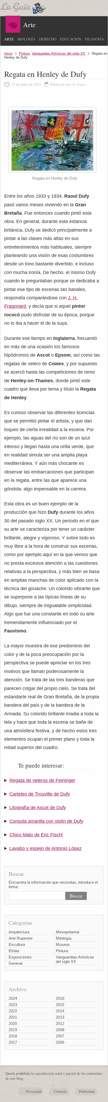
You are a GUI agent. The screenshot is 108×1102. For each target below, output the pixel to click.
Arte (9, 39)
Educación (70, 39)
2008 (60, 1029)
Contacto (60, 1091)
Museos (63, 944)
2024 (13, 998)
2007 (60, 1036)
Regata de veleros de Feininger (42, 780)
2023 (13, 1004)
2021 (13, 1017)
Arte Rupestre (21, 938)
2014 (60, 1011)
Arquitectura (19, 932)
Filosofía (94, 39)
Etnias (14, 951)
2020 (13, 1023)
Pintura (24, 53)
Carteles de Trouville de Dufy (39, 794)
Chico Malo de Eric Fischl (36, 834)
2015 (60, 1004)
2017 (13, 1042)
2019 (13, 1029)
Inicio (8, 53)
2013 (60, 1017)
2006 (60, 1042)
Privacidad (34, 1091)
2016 (60, 998)
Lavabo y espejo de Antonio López (45, 848)
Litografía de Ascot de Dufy (37, 807)
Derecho (47, 39)
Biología (26, 39)
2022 (13, 1011)
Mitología (63, 938)
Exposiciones (20, 957)
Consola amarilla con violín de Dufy (46, 821)
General (15, 963)
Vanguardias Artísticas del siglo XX (58, 53)
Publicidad (87, 1091)
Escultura (17, 944)
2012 (60, 1023)
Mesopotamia (67, 932)
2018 (13, 1036)
